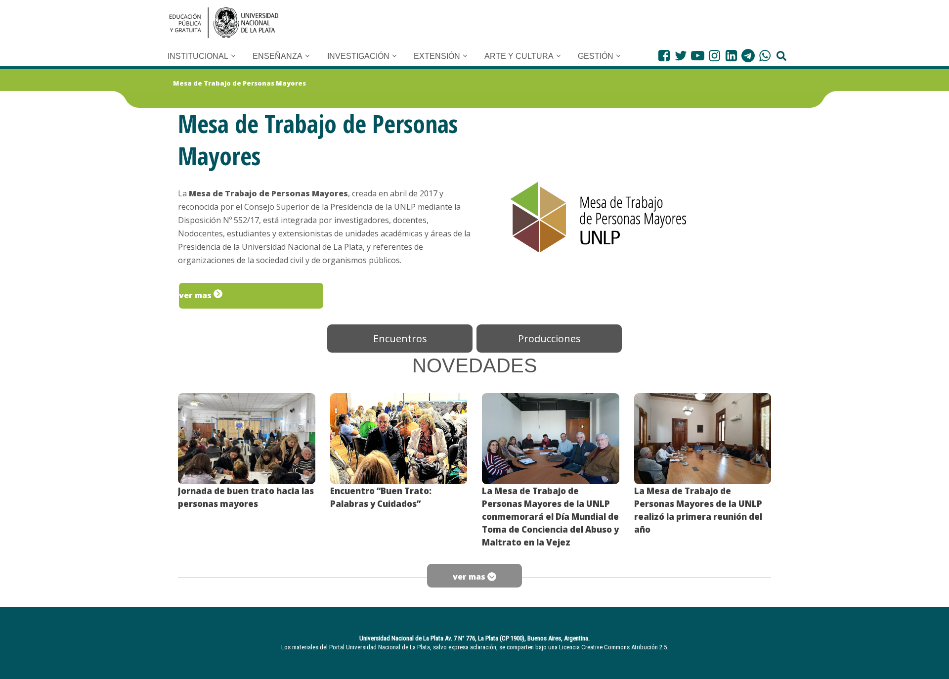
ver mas (196, 295)
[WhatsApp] (765, 55)
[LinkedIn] (731, 55)
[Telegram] (748, 55)
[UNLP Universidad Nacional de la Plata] (224, 22)
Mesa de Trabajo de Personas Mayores (239, 83)
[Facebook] (664, 55)
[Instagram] (714, 55)
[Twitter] (681, 55)
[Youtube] (697, 55)
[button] (233, 56)
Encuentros (400, 338)
